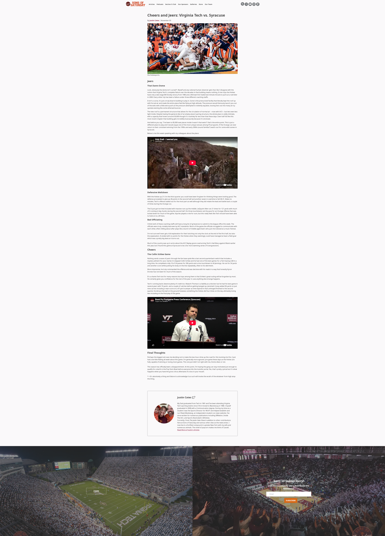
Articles (152, 4)
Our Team (208, 4)
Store (201, 4)
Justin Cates (154, 20)
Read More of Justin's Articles (188, 430)
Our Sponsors (183, 4)
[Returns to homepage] (136, 4)
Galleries (193, 4)
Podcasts (160, 4)
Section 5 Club (170, 4)
